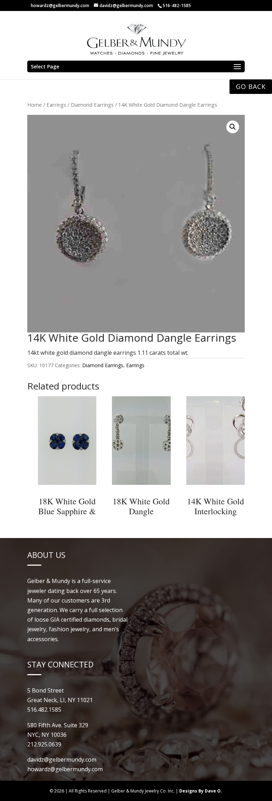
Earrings (56, 104)
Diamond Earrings (92, 104)
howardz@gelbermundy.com (60, 5)
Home (34, 104)
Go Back (251, 86)
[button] (232, 127)
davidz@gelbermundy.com (61, 759)
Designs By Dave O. (200, 791)
